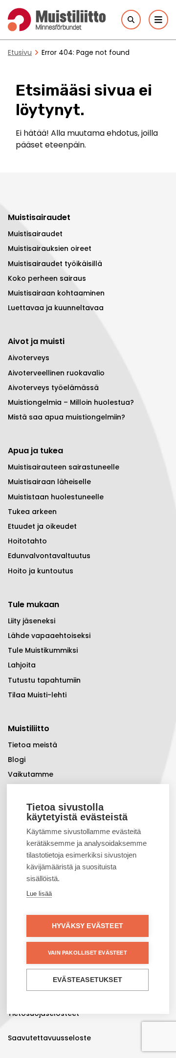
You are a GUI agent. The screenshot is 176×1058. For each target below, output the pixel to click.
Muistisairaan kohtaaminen (56, 293)
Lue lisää (39, 893)
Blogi (16, 759)
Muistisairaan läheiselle (49, 481)
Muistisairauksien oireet (49, 248)
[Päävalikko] (158, 19)
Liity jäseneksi (31, 620)
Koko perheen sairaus (47, 278)
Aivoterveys (28, 357)
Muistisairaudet (35, 233)
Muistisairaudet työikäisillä (55, 263)
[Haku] (131, 19)
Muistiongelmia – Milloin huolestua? (71, 402)
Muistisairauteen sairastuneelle (63, 467)
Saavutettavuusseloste (49, 1037)
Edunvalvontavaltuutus (49, 555)
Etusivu (20, 52)
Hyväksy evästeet (87, 926)
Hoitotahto (27, 541)
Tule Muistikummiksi (43, 650)
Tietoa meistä (32, 744)
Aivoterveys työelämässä (53, 387)
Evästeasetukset (87, 980)
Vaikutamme (30, 774)
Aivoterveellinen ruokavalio (56, 373)
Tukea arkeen (32, 511)
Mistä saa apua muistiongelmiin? (66, 417)
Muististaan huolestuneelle (56, 496)
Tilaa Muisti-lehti (37, 694)
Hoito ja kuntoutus (40, 570)
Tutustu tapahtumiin (44, 680)
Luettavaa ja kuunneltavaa (56, 307)
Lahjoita (22, 665)
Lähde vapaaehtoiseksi (49, 635)
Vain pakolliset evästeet (87, 953)
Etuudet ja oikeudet (42, 526)
